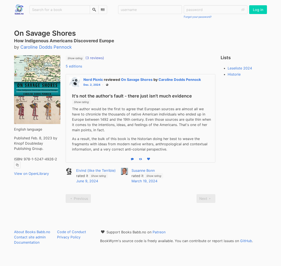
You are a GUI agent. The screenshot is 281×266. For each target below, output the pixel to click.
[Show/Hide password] (243, 9)
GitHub (246, 241)
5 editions (74, 66)
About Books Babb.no (32, 232)
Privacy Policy (69, 237)
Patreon (159, 232)
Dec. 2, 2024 (91, 84)
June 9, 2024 (87, 181)
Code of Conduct (71, 232)
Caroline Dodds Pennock (180, 79)
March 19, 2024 (144, 181)
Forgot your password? (198, 16)
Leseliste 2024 (240, 68)
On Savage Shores (137, 79)
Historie (234, 74)
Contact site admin (30, 237)
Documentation (27, 242)
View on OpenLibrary (31, 173)
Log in (258, 9)
